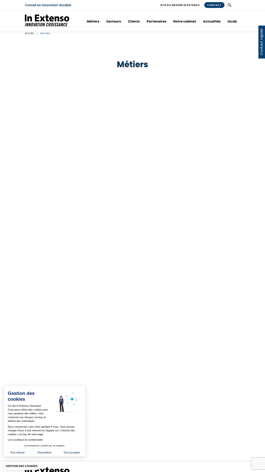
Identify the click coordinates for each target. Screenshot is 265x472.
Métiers (93, 21)
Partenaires (156, 21)
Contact (214, 5)
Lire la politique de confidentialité (25, 439)
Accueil (29, 33)
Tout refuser (17, 452)
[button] (21, 466)
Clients (134, 21)
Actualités (212, 21)
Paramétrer (45, 452)
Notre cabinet (184, 21)
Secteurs (113, 21)
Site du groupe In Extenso (180, 5)
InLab (232, 21)
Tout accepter (71, 452)
